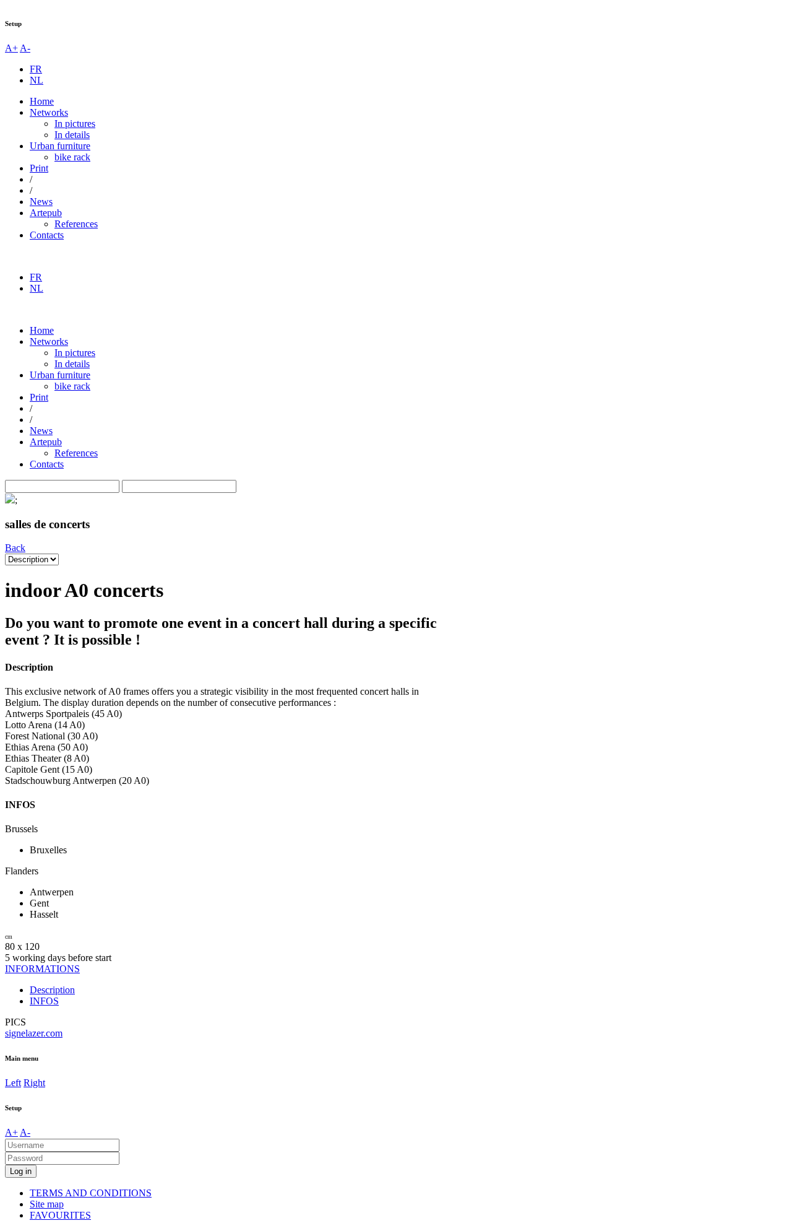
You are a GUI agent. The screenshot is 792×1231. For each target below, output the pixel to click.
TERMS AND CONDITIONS (91, 1193)
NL (36, 80)
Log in (21, 1171)
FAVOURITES (60, 1215)
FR (36, 69)
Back (15, 547)
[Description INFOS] (32, 559)
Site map (47, 1204)
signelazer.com (33, 1033)
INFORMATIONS (42, 968)
